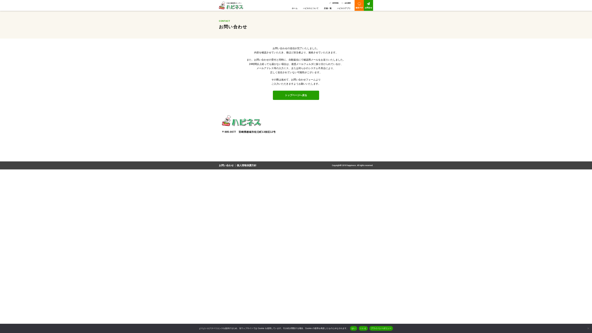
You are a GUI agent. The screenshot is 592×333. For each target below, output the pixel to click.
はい (354, 328)
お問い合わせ (226, 165)
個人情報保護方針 (247, 165)
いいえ (363, 328)
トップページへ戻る (296, 95)
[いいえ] (588, 328)
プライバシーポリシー (381, 328)
